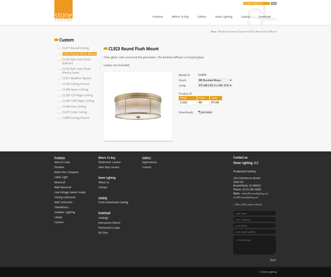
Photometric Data (109, 227)
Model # (184, 75)
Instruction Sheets (109, 222)
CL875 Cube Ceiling (74, 112)
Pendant (59, 167)
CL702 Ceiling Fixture (75, 84)
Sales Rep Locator (109, 167)
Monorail (59, 182)
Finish (182, 80)
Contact (102, 187)
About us (103, 182)
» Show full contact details (247, 204)
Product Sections (227, 31)
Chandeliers (61, 207)
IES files (103, 232)
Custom (242, 31)
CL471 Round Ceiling (75, 48)
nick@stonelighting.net (245, 197)
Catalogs (103, 217)
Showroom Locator (109, 162)
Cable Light (61, 177)
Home (214, 31)
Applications (149, 162)
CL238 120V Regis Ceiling (78, 101)
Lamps (58, 217)
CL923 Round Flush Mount (79, 54)
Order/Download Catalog (113, 202)
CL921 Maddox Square (76, 78)
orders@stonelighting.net (254, 193)
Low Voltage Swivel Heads (70, 192)
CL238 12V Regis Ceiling (77, 95)
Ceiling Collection (64, 197)
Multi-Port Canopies (66, 172)
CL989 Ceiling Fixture (75, 118)
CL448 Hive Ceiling (74, 106)
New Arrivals (62, 162)
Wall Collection (63, 202)
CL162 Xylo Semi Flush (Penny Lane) (76, 70)
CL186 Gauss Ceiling (75, 89)
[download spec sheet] (206, 112)
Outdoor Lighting (64, 212)
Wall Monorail (62, 187)
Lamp (182, 85)
